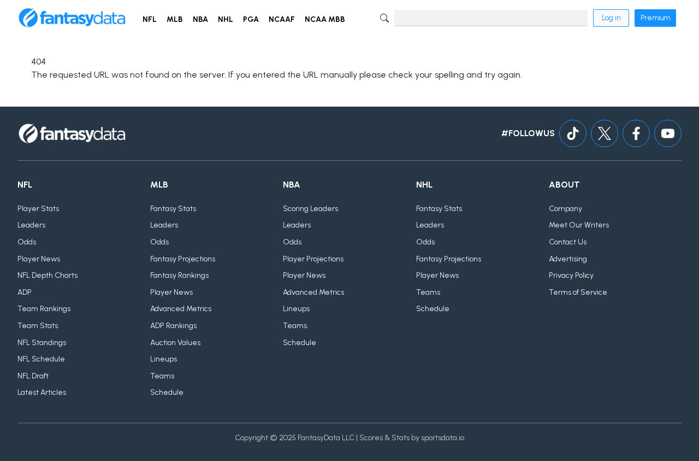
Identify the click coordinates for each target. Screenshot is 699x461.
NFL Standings (41, 342)
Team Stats (37, 325)
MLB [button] (175, 19)
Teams (162, 376)
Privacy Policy (571, 275)
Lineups (163, 359)
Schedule (166, 392)
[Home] (72, 18)
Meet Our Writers (579, 225)
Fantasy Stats (173, 208)
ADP (24, 292)
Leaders (31, 225)
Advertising (568, 259)
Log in (611, 18)
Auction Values (175, 342)
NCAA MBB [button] (325, 19)
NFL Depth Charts (47, 275)
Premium (655, 18)
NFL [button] (150, 19)
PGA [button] (251, 19)
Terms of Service (578, 292)
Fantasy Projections (182, 259)
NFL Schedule (41, 359)
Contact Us (568, 242)
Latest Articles (41, 392)
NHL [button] (225, 19)
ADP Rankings (173, 325)
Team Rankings (43, 308)
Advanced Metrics (180, 308)
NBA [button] (200, 19)
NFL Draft (33, 376)
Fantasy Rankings (179, 275)
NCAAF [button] (282, 19)
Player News (38, 259)
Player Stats (38, 208)
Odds (26, 242)
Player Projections (313, 259)
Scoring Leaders (310, 208)
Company (565, 208)
